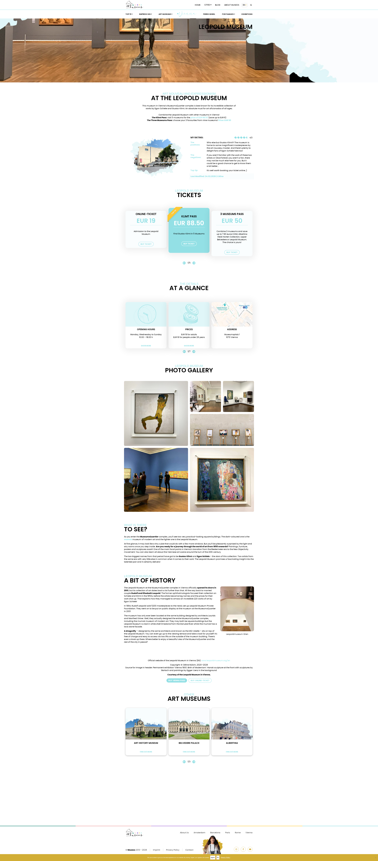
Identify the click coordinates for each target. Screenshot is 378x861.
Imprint (156, 850)
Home (197, 5)
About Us (184, 833)
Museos (131, 850)
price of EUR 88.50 (199, 118)
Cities (207, 5)
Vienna (187, 14)
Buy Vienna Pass (176, 680)
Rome (238, 833)
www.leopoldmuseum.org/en (216, 661)
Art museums (165, 14)
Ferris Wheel (209, 14)
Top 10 (128, 14)
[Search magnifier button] (251, 5)
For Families (228, 14)
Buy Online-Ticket (200, 680)
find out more (146, 752)
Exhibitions (247, 14)
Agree (213, 857)
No (218, 857)
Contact (189, 850)
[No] (376, 858)
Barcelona (215, 833)
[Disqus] (189, 798)
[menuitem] (244, 5)
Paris (227, 833)
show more (146, 345)
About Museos (231, 5)
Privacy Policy (172, 850)
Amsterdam (199, 833)
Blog (217, 5)
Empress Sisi (145, 14)
